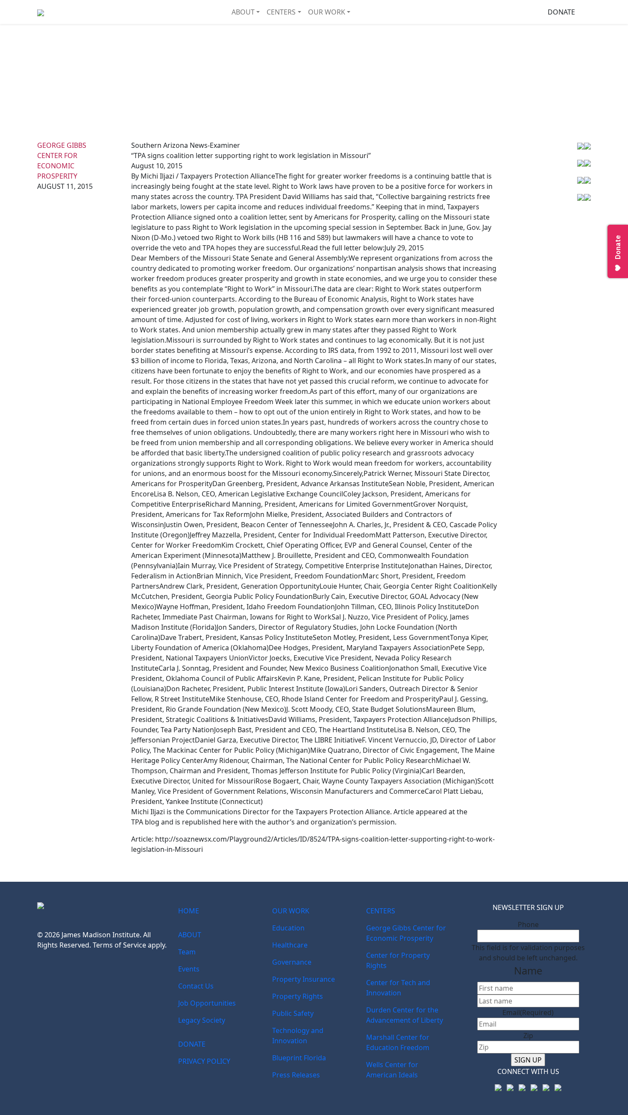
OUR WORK (326, 12)
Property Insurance (303, 979)
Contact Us (196, 986)
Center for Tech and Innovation (398, 988)
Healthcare (290, 945)
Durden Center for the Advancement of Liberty (404, 1015)
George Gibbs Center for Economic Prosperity (406, 933)
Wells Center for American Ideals (392, 1070)
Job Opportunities (207, 1003)
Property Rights (297, 996)
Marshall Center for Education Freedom (397, 1042)
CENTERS (281, 12)
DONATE (561, 12)
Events (189, 969)
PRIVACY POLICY (204, 1061)
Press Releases (296, 1075)
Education (288, 928)
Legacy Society (201, 1020)
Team (187, 952)
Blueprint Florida (299, 1057)
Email (528, 1012)
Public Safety (293, 1013)
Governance (291, 962)
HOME (188, 910)
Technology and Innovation (297, 1035)
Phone (528, 924)
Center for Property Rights (398, 960)
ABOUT (243, 12)
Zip (528, 1035)
